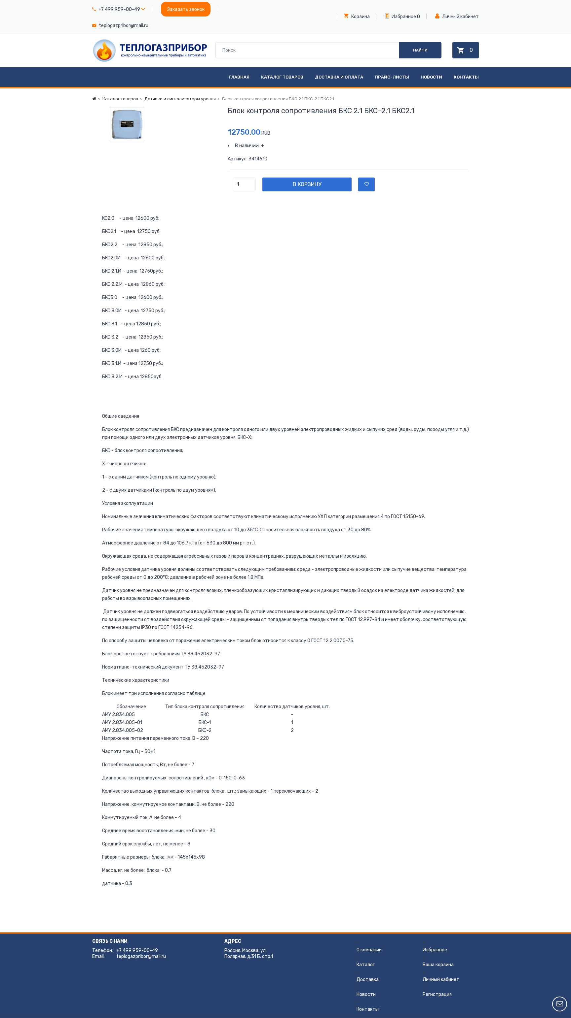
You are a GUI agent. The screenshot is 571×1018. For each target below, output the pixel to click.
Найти (420, 50)
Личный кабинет (460, 16)
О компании (369, 950)
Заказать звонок (186, 9)
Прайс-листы (392, 77)
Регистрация (437, 994)
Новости (431, 77)
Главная (239, 77)
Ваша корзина (438, 965)
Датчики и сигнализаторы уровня (180, 98)
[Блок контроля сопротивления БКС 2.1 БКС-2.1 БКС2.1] (160, 124)
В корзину (307, 184)
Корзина (360, 16)
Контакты (466, 77)
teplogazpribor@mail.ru (123, 25)
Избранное (403, 16)
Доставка (368, 979)
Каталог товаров (282, 77)
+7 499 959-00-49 (119, 9)
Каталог (366, 965)
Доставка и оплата (339, 77)
